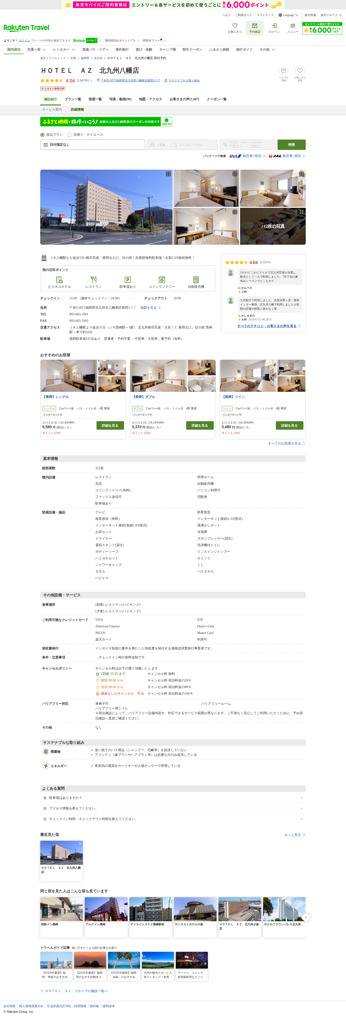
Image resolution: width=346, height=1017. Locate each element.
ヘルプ (226, 15)
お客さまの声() (184, 99)
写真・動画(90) (120, 99)
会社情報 (9, 1006)
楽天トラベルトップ (53, 58)
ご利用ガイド (243, 15)
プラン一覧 (73, 99)
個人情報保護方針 (31, 1006)
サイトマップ (265, 15)
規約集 (94, 1006)
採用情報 (80, 1006)
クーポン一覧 (217, 99)
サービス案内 (52, 109)
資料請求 (109, 1006)
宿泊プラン (54, 134)
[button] (80, 843)
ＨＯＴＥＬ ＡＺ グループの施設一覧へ (76, 991)
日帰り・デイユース (88, 134)
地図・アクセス (150, 99)
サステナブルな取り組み (184, 80)
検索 (291, 144)
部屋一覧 (95, 99)
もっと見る (293, 835)
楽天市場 (310, 15)
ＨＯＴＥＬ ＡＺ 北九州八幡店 (89, 70)
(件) (83, 80)
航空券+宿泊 (252, 156)
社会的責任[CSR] (59, 1006)
